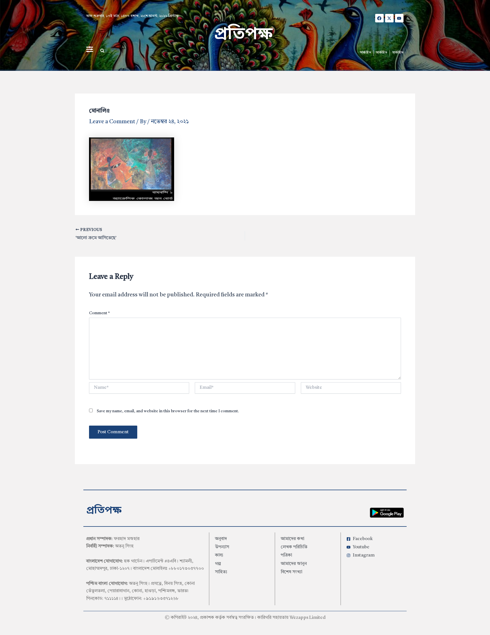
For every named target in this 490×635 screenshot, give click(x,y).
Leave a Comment (112, 122)
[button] (102, 50)
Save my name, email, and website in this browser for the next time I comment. (168, 411)
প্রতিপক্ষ (243, 35)
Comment (99, 313)
